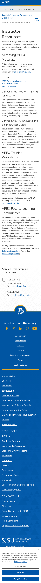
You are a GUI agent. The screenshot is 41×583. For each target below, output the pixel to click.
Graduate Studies (10, 395)
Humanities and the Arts (14, 409)
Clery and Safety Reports (14, 450)
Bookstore (7, 455)
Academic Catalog (11, 441)
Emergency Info (9, 515)
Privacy (20, 360)
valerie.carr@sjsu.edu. (22, 72)
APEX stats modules (10, 84)
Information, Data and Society (16, 405)
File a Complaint (10, 520)
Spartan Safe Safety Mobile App (18, 484)
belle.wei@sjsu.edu (10, 251)
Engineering (8, 390)
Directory (6, 506)
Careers (6, 465)
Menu (36, 20)
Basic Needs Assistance (13, 445)
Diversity (20, 350)
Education (7, 385)
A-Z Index (7, 436)
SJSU (8, 2)
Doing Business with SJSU (15, 511)
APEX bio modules (9, 86)
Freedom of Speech (11, 475)
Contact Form (8, 501)
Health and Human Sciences (16, 400)
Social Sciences (9, 424)
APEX (12, 9)
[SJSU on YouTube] (34, 328)
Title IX (20, 345)
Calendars (7, 460)
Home (4, 9)
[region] (20, 565)
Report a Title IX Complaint (15, 525)
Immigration (8, 479)
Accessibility (20, 336)
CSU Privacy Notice (20, 562)
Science (5, 419)
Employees (7, 470)
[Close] (38, 549)
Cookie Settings (20, 365)
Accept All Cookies (20, 579)
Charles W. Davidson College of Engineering (16, 22)
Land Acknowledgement (20, 355)
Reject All (20, 573)
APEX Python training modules (14, 81)
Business (6, 380)
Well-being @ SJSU (11, 489)
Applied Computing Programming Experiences (17, 16)
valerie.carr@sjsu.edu (10, 254)
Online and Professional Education (19, 414)
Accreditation (20, 341)
